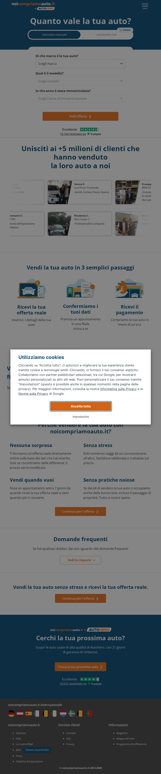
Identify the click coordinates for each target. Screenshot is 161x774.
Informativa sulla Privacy (118, 389)
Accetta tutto (81, 406)
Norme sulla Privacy (33, 394)
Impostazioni (81, 416)
